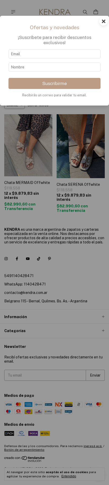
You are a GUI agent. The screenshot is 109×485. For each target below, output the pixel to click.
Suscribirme (54, 83)
